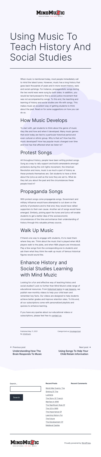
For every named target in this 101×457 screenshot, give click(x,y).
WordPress (86, 443)
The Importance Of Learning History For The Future (54, 415)
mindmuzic (27, 334)
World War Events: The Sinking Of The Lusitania (55, 391)
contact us (56, 315)
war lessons (70, 289)
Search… (13, 384)
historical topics (55, 289)
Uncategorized (75, 331)
